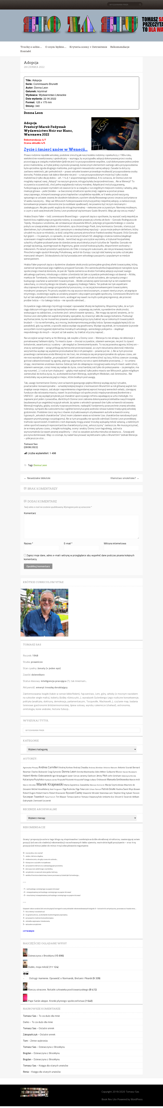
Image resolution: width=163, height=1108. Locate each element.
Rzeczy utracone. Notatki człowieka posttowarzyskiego (58, 989)
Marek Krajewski (50, 784)
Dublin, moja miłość (38, 967)
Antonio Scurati (125, 767)
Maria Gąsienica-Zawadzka (76, 784)
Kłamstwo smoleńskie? (124, 478)
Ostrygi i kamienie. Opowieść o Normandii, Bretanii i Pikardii (60, 978)
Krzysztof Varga (81, 779)
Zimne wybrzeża (39, 1041)
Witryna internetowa (115, 543)
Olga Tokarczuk (82, 789)
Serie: (29, 84)
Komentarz (30, 513)
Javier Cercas (74, 775)
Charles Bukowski (39, 771)
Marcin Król (134, 779)
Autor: (29, 87)
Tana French (50, 796)
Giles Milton (100, 771)
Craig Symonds (54, 771)
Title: (29, 80)
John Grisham (114, 775)
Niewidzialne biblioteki (37, 478)
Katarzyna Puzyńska (33, 779)
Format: (30, 102)
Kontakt (25, 51)
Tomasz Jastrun (74, 796)
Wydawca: (32, 95)
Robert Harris (42, 793)
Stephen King (119, 793)
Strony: (30, 106)
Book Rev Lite (109, 1099)
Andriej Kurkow (66, 767)
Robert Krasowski (57, 793)
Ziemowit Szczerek (42, 800)
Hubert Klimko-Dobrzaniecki (37, 775)
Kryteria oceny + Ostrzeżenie (88, 46)
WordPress (137, 1099)
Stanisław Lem (106, 793)
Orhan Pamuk (95, 789)
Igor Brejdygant (59, 775)
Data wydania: (34, 98)
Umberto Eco (108, 796)
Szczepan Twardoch (33, 797)
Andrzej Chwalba (80, 767)
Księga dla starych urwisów (53, 1065)
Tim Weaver (61, 796)
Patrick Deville (109, 789)
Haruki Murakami (130, 771)
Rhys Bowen (134, 789)
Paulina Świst (122, 789)
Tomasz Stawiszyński (91, 796)
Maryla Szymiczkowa (114, 784)
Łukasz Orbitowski (98, 779)
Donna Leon (40, 465)
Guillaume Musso (114, 771)
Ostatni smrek (46, 1028)
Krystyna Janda (50, 779)
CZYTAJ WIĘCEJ (28, 931)
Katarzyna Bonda (129, 775)
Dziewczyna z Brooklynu (41, 955)
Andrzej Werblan (96, 767)
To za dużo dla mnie (49, 1016)
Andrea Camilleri (49, 767)
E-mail (68, 543)
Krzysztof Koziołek (65, 779)
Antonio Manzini (110, 767)
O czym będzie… (55, 46)
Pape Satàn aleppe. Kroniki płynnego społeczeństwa (56, 1001)
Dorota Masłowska (85, 771)
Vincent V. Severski (123, 796)
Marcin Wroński (29, 784)
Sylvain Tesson (132, 793)
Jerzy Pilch (101, 775)
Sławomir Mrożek (91, 793)
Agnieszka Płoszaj (30, 767)
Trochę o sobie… (31, 46)
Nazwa (28, 543)
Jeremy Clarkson (88, 775)
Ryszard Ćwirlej (74, 793)
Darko (26, 1022)
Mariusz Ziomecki (97, 784)
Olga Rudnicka (68, 789)
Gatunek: (31, 91)
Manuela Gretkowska (118, 779)
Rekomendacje (119, 46)
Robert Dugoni (29, 793)
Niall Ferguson (56, 789)
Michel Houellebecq (40, 789)
